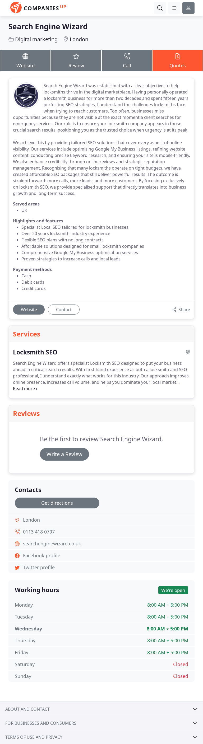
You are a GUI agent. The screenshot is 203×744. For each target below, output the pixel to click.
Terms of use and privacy (33, 737)
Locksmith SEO (35, 352)
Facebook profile (41, 555)
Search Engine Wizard (48, 26)
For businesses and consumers (40, 723)
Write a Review (64, 454)
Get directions (57, 503)
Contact (64, 309)
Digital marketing (36, 39)
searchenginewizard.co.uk (52, 543)
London (79, 39)
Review (76, 65)
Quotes (177, 65)
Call (127, 65)
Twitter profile (39, 567)
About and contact (27, 709)
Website (25, 65)
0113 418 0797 (39, 531)
